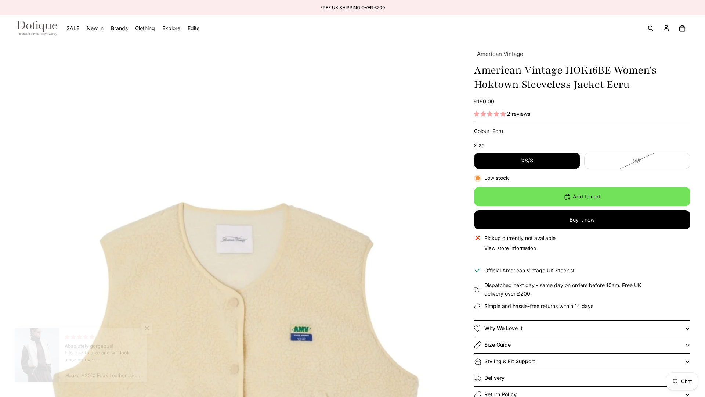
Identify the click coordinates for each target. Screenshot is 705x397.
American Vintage (500, 53)
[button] (490, 114)
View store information (510, 248)
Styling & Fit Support (509, 361)
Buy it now (582, 220)
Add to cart (586, 196)
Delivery (494, 378)
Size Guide (497, 344)
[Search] (651, 28)
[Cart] (682, 28)
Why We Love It (503, 328)
